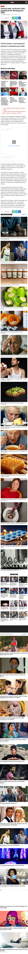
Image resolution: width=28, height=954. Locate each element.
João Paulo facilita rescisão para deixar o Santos (14, 619)
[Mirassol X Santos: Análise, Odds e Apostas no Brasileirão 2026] (5, 579)
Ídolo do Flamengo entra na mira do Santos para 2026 (13, 100)
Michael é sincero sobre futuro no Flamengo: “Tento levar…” (22, 100)
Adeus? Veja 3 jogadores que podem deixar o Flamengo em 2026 (14, 84)
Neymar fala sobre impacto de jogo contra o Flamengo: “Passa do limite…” (13, 596)
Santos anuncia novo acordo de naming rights (23, 619)
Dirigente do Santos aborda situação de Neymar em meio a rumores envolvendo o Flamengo (4, 595)
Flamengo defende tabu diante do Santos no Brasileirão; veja (5, 608)
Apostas (2, 581)
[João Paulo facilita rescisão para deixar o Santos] (14, 614)
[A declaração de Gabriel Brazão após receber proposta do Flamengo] (5, 614)
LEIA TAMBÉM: (14, 574)
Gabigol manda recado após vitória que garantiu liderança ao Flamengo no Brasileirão (22, 596)
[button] (25, 2)
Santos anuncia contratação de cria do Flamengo (22, 608)
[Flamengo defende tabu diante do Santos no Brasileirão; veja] (5, 603)
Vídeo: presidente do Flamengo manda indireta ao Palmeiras (22, 84)
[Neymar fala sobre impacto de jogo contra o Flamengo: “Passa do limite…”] (14, 591)
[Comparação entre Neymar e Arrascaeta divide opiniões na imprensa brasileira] (14, 603)
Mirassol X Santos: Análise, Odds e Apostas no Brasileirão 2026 (5, 584)
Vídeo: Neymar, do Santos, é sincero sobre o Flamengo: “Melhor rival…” (13, 584)
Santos (2, 6)
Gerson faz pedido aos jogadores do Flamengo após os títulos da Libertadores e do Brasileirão (5, 101)
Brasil (20, 582)
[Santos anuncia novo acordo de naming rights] (23, 614)
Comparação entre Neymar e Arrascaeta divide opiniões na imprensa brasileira (14, 608)
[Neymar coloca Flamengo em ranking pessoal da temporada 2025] (23, 580)
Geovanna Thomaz (6, 14)
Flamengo (12, 581)
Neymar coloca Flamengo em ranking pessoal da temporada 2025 (23, 585)
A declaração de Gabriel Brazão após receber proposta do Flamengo (4, 619)
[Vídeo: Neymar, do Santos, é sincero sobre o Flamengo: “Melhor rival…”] (14, 579)
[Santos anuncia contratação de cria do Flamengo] (23, 603)
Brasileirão (12, 593)
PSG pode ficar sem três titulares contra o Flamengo (4, 84)
